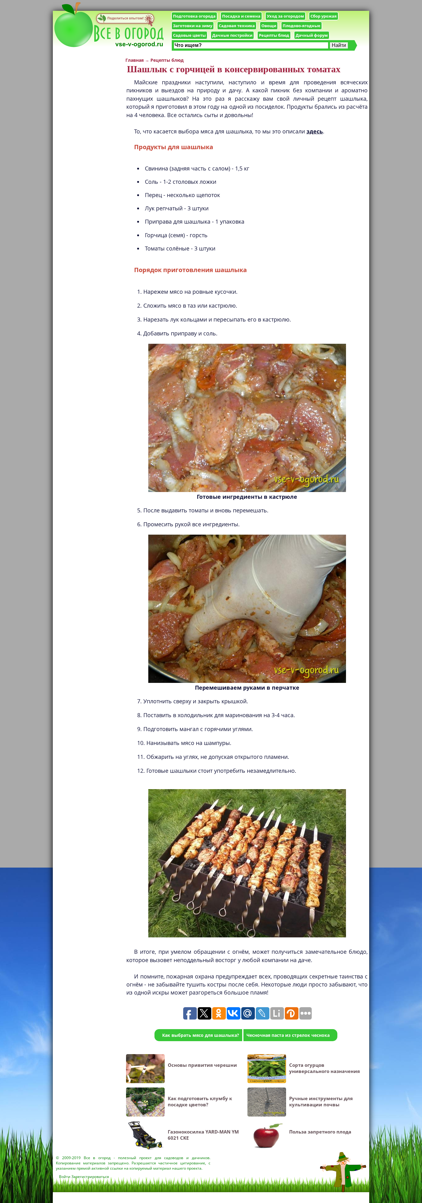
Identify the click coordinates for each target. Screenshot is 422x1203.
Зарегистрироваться (90, 1176)
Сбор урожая (323, 16)
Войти (64, 1176)
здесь (314, 131)
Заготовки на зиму (192, 25)
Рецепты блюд (274, 35)
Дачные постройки (232, 35)
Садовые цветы (189, 35)
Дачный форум (312, 35)
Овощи (268, 25)
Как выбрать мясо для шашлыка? (200, 1035)
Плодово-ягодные (301, 25)
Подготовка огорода (194, 16)
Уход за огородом (285, 16)
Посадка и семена (241, 16)
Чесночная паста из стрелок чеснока (288, 1035)
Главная (134, 60)
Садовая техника (237, 25)
